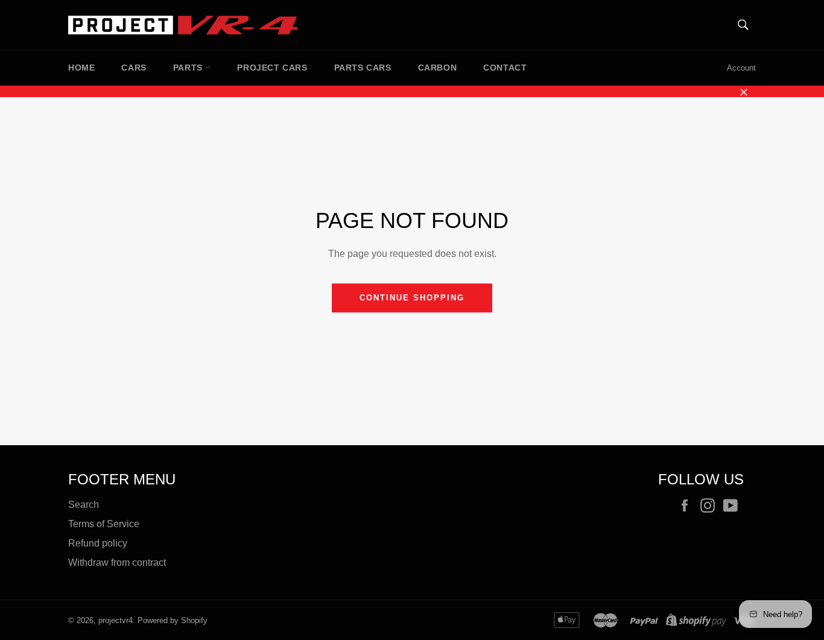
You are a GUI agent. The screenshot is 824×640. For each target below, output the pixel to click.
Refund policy (97, 543)
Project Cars (272, 67)
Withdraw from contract (117, 562)
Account (741, 67)
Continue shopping (412, 297)
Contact (505, 67)
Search (83, 504)
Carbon (437, 67)
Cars (133, 67)
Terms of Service (103, 524)
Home (81, 67)
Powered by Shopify (173, 620)
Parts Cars (362, 67)
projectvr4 (115, 620)
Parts (189, 67)
